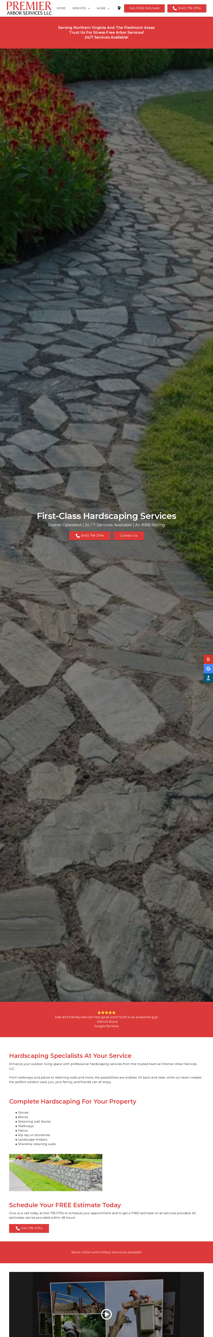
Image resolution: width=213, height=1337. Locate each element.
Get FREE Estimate (144, 8)
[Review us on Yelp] (208, 659)
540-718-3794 (31, 1228)
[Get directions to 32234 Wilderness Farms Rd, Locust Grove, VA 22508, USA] (119, 9)
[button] (105, 8)
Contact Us (128, 535)
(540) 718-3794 (189, 8)
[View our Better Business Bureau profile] (208, 678)
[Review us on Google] (208, 668)
